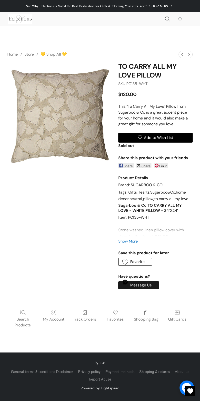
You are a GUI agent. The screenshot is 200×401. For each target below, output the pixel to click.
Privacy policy (89, 372)
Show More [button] (128, 241)
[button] (20, 19)
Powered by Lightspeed (100, 388)
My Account (53, 319)
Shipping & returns (154, 372)
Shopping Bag (146, 319)
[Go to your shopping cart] (181, 19)
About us (182, 372)
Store (29, 54)
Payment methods (119, 372)
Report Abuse (100, 379)
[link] (161, 6)
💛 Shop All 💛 (53, 54)
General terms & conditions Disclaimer (42, 372)
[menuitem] (182, 54)
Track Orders (84, 319)
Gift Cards (177, 319)
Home (12, 54)
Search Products (23, 322)
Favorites (115, 319)
